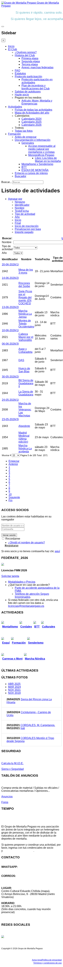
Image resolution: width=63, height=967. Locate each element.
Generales (28, 143)
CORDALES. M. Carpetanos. (37, 725)
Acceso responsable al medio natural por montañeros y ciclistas (41, 149)
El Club (12, 49)
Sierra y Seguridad (12, 769)
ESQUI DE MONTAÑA (35, 170)
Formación (14, 133)
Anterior (13, 464)
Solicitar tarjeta (10, 576)
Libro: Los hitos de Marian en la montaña (48, 160)
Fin (10, 500)
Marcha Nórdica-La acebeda (25, 448)
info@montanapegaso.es (16, 879)
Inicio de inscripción (26, 226)
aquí (57, 551)
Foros (4, 802)
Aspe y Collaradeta (25, 350)
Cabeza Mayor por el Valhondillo (25, 337)
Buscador (20, 176)
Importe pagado (24, 232)
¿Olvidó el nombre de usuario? (26, 542)
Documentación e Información (32, 140)
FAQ (17, 70)
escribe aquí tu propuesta (18, 850)
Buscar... (6, 182)
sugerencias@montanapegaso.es (21, 882)
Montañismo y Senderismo (37, 164)
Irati (22, 728)
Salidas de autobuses (28, 91)
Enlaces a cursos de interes (31, 173)
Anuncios (7, 796)
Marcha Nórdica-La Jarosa (25, 313)
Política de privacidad (52, 960)
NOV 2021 (14, 689)
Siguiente (14, 497)
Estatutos (20, 73)
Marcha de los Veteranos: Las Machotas (24, 409)
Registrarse (11, 545)
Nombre (19, 207)
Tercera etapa (30, 64)
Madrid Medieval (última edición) (23, 437)
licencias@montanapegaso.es (26, 606)
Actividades (15, 106)
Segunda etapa (31, 61)
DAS (21, 360)
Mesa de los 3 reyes (25, 271)
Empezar (14, 461)
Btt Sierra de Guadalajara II (25, 383)
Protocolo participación (28, 76)
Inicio (11, 46)
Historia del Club (25, 55)
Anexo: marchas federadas (37, 67)
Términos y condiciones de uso (47, 963)
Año (17, 217)
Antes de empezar (25, 136)
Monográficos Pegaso (41, 155)
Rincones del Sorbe (24, 285)
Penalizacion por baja (28, 229)
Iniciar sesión (9, 535)
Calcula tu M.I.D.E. (12, 763)
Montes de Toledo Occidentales (26, 323)
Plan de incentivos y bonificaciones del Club (36, 87)
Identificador (22, 204)
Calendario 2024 (31, 118)
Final (18, 223)
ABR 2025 (14, 683)
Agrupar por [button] (15, 198)
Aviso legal (37, 960)
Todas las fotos (24, 130)
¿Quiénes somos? (26, 52)
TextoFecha (22, 211)
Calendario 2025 (31, 121)
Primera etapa (30, 58)
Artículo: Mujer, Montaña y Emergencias (37, 102)
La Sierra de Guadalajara (25, 393)
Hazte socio (22, 94)
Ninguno (20, 201)
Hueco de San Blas (24, 370)
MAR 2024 (14, 686)
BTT (24, 167)
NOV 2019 (14, 693)
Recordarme (12, 538)
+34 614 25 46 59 (11, 869)
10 (10, 494)
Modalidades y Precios (21, 581)
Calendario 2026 (31, 124)
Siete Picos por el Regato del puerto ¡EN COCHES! (25, 297)
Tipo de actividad (25, 214)
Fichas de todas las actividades (33, 109)
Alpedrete (24, 426)
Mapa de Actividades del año (32, 112)
